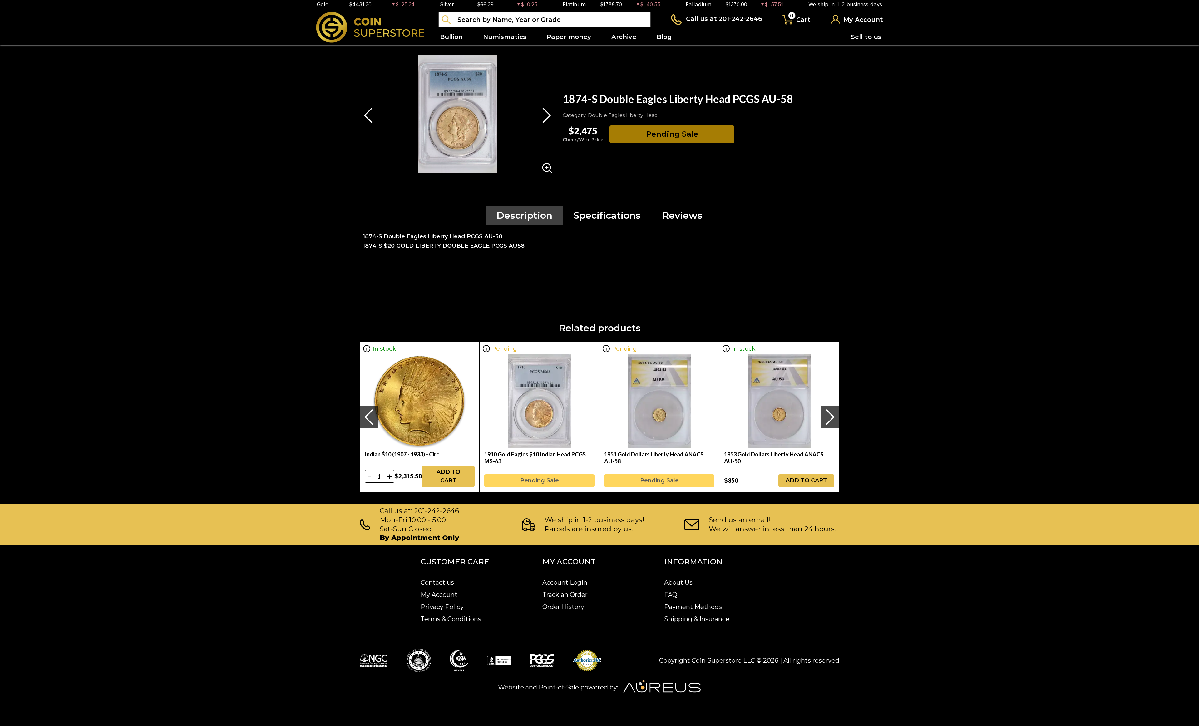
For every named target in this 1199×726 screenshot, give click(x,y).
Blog (664, 37)
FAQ (670, 594)
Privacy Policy (442, 607)
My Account (439, 594)
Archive (623, 37)
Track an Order (565, 594)
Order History (563, 607)
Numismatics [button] (504, 37)
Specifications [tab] (607, 215)
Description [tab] (524, 215)
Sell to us (866, 37)
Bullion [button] (451, 37)
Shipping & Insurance (696, 619)
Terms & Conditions (451, 619)
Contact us (437, 582)
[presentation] (369, 417)
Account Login (564, 582)
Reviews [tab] (682, 215)
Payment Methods (693, 607)
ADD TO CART (448, 476)
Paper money (569, 37)
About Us (678, 582)
